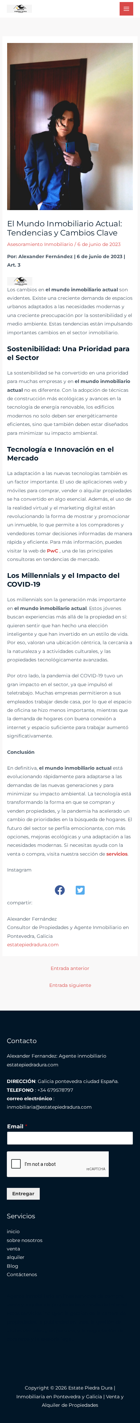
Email (17, 1126)
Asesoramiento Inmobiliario (40, 244)
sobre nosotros (24, 1240)
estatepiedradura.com (33, 944)
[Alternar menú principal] (127, 9)
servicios (116, 854)
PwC (52, 551)
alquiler (15, 1257)
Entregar (23, 1193)
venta (13, 1248)
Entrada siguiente (70, 985)
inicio (13, 1231)
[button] (59, 890)
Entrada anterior (70, 968)
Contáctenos (22, 1274)
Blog (12, 1266)
